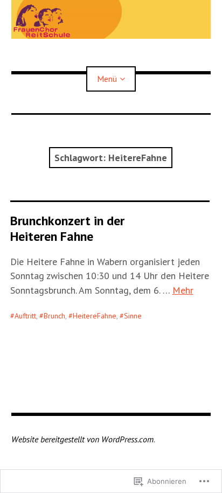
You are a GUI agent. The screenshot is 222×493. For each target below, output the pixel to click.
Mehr (182, 290)
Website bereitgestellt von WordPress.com (82, 439)
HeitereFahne (94, 316)
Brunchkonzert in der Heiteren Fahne (67, 228)
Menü (107, 78)
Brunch (54, 316)
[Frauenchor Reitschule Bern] (111, 19)
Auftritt (25, 316)
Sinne (133, 316)
